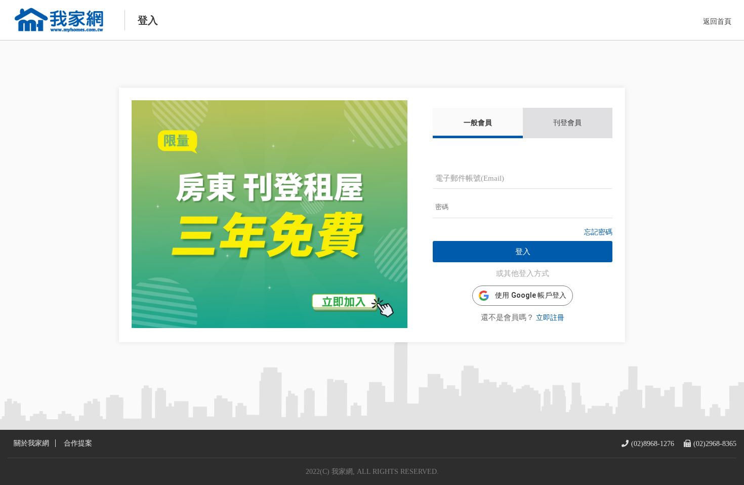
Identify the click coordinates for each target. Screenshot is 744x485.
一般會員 (478, 123)
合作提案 (78, 443)
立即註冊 (550, 317)
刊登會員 (567, 123)
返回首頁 (717, 21)
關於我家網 (31, 443)
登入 (522, 252)
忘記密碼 (598, 232)
